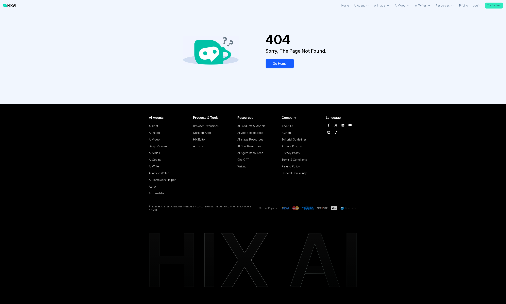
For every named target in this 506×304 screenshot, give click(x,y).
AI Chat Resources (249, 146)
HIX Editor (199, 139)
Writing (241, 166)
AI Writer (154, 166)
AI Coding (155, 159)
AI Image (154, 132)
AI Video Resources (250, 132)
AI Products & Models (251, 126)
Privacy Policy (291, 153)
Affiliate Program (292, 146)
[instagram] (328, 132)
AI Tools (198, 146)
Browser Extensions (206, 126)
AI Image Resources (250, 139)
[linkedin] (343, 125)
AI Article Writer (159, 173)
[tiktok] (336, 132)
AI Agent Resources (250, 153)
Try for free (493, 5)
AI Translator (157, 193)
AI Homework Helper (162, 179)
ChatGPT (243, 159)
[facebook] (328, 125)
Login (476, 5)
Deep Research (159, 146)
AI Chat (153, 126)
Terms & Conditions (294, 159)
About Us (288, 126)
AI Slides (154, 153)
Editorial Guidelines (294, 139)
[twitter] (336, 125)
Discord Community (294, 173)
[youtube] (350, 125)
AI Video (154, 139)
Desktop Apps (202, 132)
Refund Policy (291, 166)
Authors (287, 132)
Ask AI (153, 186)
